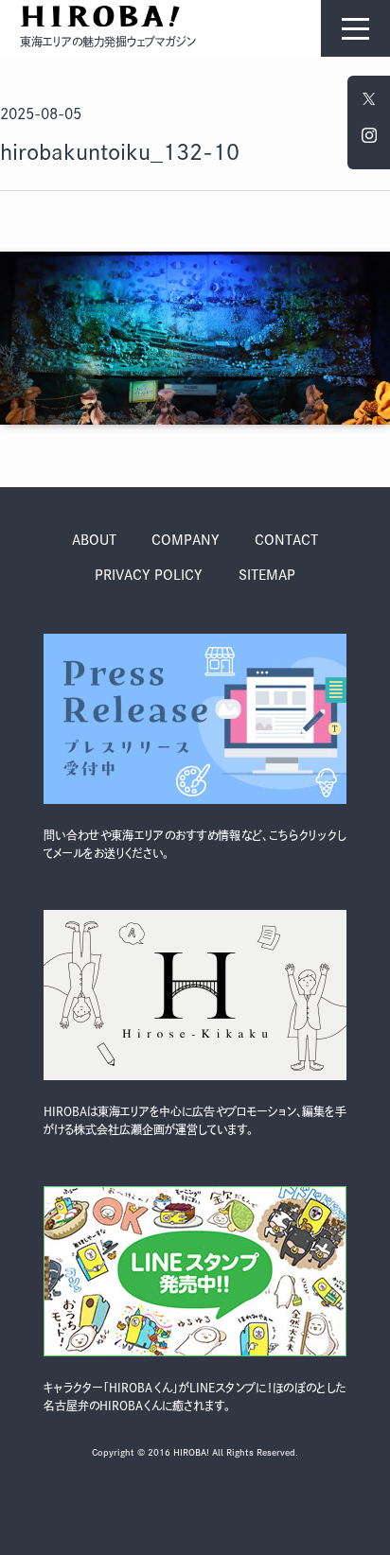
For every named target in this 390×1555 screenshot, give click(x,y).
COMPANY (185, 540)
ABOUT (94, 540)
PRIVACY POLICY (149, 575)
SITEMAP (267, 575)
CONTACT (286, 540)
